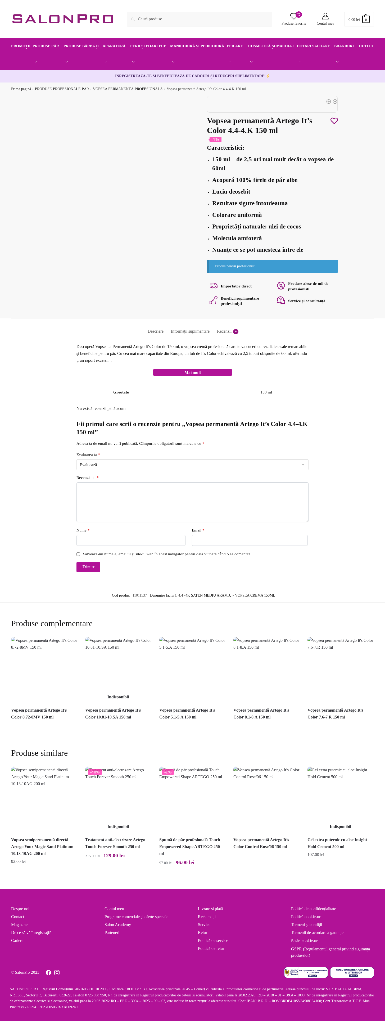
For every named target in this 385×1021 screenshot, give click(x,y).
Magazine (19, 924)
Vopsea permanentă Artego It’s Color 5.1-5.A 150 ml (187, 713)
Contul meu (325, 23)
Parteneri (112, 932)
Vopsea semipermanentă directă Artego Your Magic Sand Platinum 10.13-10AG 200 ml (42, 846)
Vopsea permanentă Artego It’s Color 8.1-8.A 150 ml (261, 713)
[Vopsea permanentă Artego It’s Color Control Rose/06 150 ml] (266, 800)
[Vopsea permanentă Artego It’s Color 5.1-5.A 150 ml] (192, 670)
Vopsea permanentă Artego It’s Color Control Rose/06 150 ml (261, 843)
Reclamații (207, 916)
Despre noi (20, 908)
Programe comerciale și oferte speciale (136, 916)
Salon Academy (118, 924)
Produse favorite (294, 23)
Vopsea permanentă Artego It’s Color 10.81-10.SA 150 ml (113, 713)
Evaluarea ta (88, 454)
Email (198, 530)
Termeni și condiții (306, 924)
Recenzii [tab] (224, 331)
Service (204, 924)
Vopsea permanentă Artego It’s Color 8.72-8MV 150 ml (39, 713)
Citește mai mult (118, 874)
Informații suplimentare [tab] (190, 331)
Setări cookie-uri (305, 940)
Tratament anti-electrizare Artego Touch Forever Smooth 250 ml (115, 843)
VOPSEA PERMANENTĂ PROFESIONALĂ (128, 89)
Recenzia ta (87, 477)
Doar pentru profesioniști (44, 726)
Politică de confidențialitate (313, 908)
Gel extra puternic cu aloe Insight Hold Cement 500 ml (337, 843)
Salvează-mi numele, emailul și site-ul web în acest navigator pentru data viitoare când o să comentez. (167, 554)
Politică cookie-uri (306, 916)
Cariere (17, 940)
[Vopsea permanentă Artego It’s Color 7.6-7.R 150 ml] (340, 670)
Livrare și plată (210, 908)
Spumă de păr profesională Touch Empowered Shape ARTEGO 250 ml (189, 846)
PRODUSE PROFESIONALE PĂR (62, 89)
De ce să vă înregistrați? (31, 932)
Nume (83, 530)
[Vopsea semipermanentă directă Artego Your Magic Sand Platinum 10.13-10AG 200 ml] (44, 800)
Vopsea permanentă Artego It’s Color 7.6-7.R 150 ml (335, 713)
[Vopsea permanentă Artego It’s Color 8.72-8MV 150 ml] (44, 670)
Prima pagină (21, 89)
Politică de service (213, 940)
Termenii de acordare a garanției (318, 932)
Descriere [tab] (156, 331)
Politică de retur (211, 948)
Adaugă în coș (44, 874)
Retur (202, 932)
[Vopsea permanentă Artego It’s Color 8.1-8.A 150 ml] (266, 670)
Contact (17, 916)
